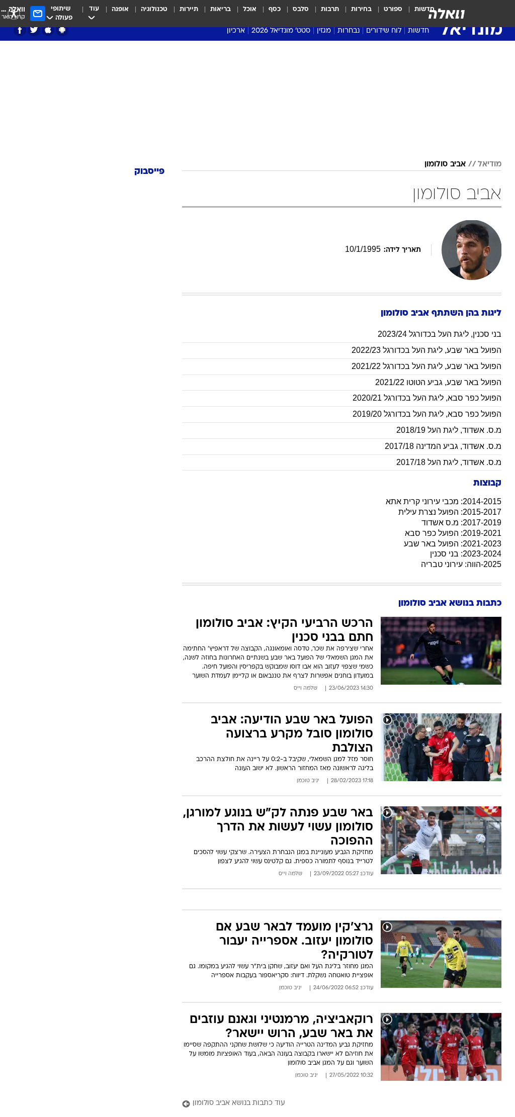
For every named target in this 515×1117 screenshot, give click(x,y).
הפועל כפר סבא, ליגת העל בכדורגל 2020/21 (427, 398)
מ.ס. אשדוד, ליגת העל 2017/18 (448, 462)
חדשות (418, 31)
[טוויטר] (34, 30)
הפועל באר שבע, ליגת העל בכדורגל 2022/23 (426, 350)
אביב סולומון (445, 164)
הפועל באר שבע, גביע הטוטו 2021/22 (438, 382)
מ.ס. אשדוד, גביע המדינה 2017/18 (443, 446)
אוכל (249, 9)
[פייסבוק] (20, 30)
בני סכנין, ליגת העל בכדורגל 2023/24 (439, 334)
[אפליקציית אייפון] (48, 30)
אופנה (120, 9)
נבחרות (348, 31)
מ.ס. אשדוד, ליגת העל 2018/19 (448, 430)
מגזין (324, 31)
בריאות (220, 9)
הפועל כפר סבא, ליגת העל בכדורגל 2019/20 (427, 414)
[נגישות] (14, 13)
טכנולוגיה (154, 9)
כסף (275, 9)
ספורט (393, 9)
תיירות (189, 9)
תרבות (330, 9)
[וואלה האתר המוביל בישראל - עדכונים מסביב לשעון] (446, 14)
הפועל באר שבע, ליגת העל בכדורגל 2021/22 (426, 366)
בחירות (361, 9)
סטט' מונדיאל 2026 (280, 31)
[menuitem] (387, 14)
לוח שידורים (383, 31)
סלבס (301, 9)
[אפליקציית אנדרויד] (62, 30)
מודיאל (489, 164)
